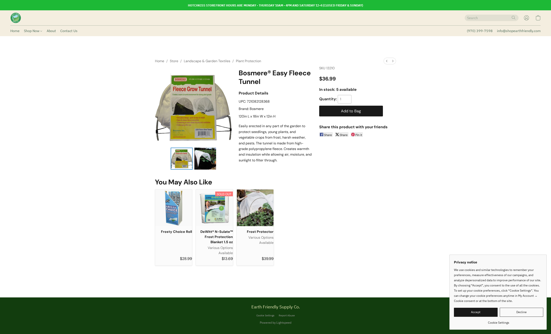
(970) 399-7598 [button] (480, 31)
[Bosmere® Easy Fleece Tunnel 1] (205, 159)
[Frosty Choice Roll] (173, 207)
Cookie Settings (265, 315)
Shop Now (32, 31)
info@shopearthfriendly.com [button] (519, 31)
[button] (15, 17)
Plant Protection (248, 61)
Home (15, 31)
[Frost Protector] (255, 207)
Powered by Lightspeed (275, 323)
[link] (498, 321)
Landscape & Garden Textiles (207, 61)
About (51, 31)
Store (174, 61)
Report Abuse (287, 315)
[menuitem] (387, 61)
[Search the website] (513, 18)
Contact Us (68, 31)
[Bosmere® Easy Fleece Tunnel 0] (182, 159)
